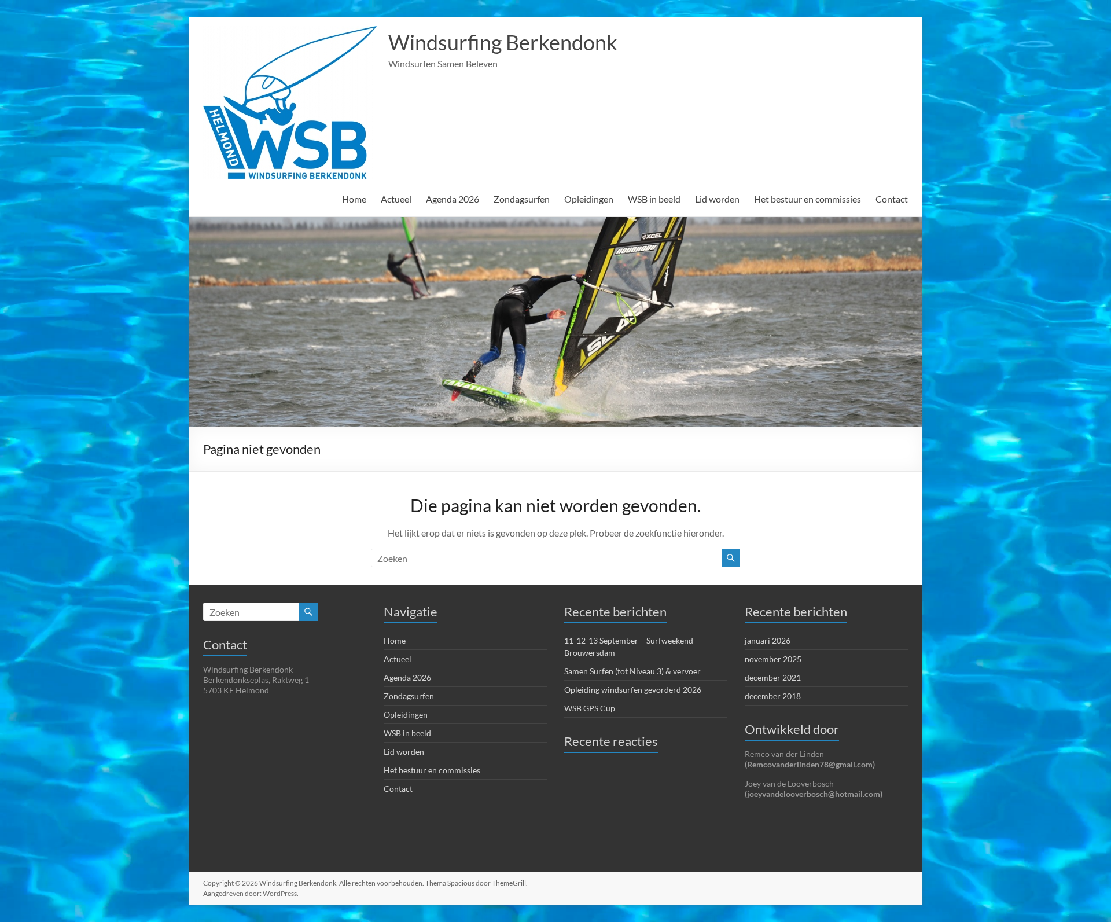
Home (354, 198)
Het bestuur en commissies (807, 198)
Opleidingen (588, 198)
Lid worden (717, 198)
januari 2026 (767, 640)
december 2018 (773, 696)
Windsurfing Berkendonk (502, 42)
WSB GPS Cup (589, 708)
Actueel (396, 198)
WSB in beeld (654, 198)
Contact (891, 198)
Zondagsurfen (522, 198)
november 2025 (773, 659)
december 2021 (773, 677)
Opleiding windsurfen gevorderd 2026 (632, 690)
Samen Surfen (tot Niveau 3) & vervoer (632, 671)
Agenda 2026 (452, 198)
